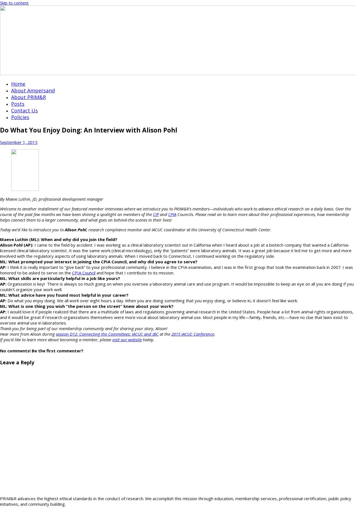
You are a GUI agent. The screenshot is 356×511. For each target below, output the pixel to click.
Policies (20, 117)
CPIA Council (83, 273)
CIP (156, 214)
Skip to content (14, 3)
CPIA (172, 214)
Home (18, 83)
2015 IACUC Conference (192, 334)
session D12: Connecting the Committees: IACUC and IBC (107, 334)
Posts (17, 103)
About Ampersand (33, 90)
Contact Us (24, 110)
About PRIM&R (28, 97)
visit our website (127, 339)
